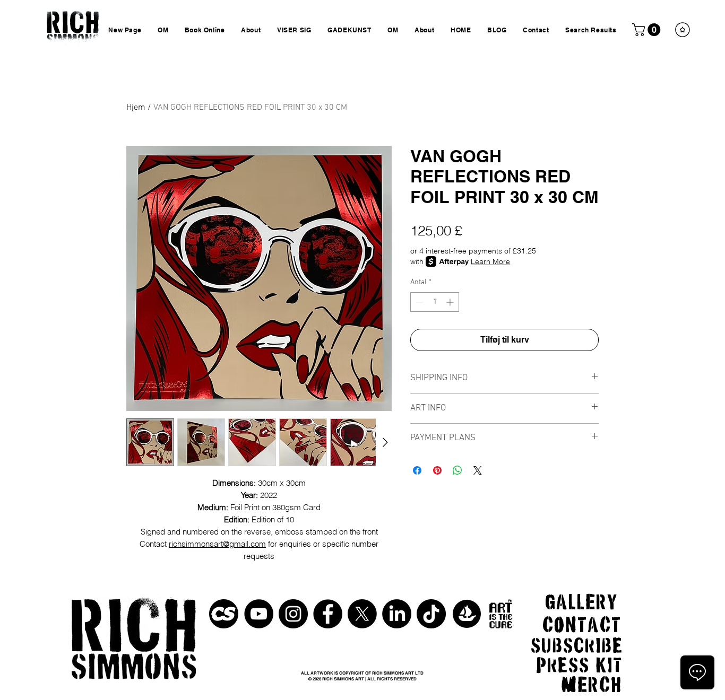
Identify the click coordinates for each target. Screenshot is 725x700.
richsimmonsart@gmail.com (217, 544)
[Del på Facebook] (417, 470)
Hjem (135, 107)
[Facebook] (327, 613)
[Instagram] (293, 613)
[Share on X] (477, 470)
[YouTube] (258, 613)
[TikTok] (431, 613)
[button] (647, 29)
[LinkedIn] (396, 613)
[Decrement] (418, 302)
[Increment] (451, 302)
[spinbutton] (434, 302)
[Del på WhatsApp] (457, 470)
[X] (362, 613)
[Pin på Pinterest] (437, 470)
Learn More (490, 261)
